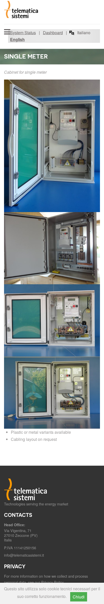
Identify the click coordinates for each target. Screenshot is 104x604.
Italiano (83, 32)
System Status (23, 32)
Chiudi (79, 597)
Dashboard (53, 32)
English (17, 39)
